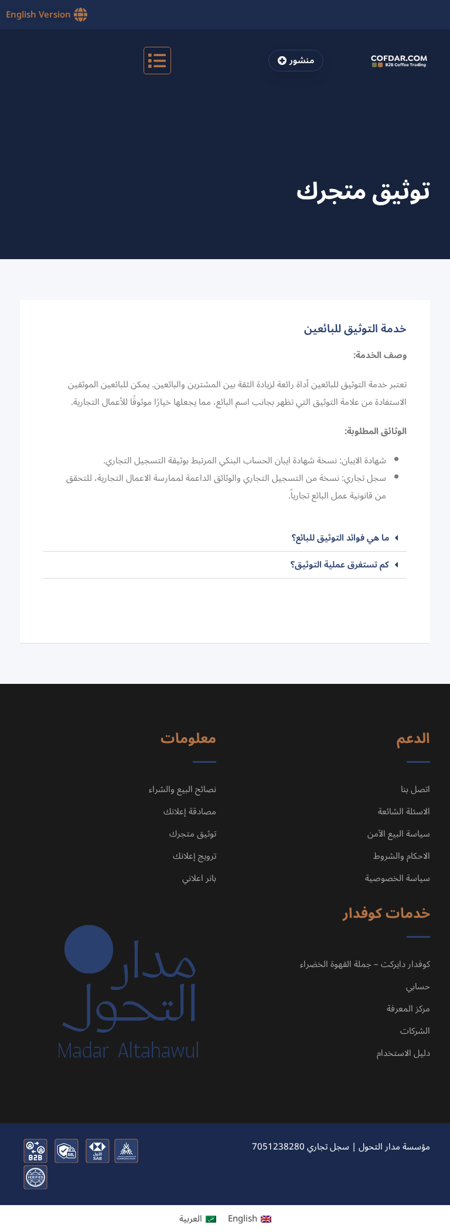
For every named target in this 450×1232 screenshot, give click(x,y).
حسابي (418, 986)
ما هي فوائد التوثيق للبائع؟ (340, 537)
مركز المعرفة (407, 1008)
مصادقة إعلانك (189, 811)
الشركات (415, 1030)
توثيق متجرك (192, 833)
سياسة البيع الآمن (398, 833)
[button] (157, 60)
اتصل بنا (415, 789)
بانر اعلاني (199, 878)
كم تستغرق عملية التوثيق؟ (340, 564)
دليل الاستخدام (403, 1053)
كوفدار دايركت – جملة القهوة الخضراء (365, 964)
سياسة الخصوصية (397, 878)
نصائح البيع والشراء (182, 789)
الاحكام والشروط (401, 855)
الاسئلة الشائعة (404, 811)
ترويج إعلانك (194, 855)
